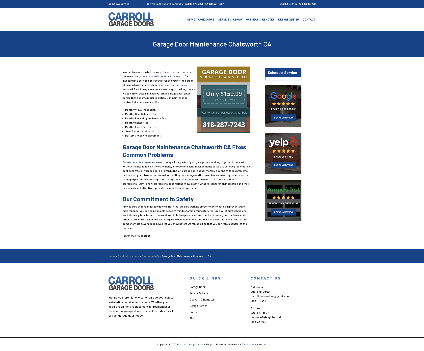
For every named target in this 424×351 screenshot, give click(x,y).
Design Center (288, 19)
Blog (192, 318)
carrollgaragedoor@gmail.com (270, 296)
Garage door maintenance (138, 162)
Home (111, 256)
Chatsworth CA (151, 256)
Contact (309, 19)
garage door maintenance (154, 76)
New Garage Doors (200, 19)
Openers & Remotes (260, 19)
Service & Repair (230, 19)
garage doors (179, 84)
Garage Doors (198, 287)
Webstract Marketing (253, 344)
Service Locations (128, 256)
